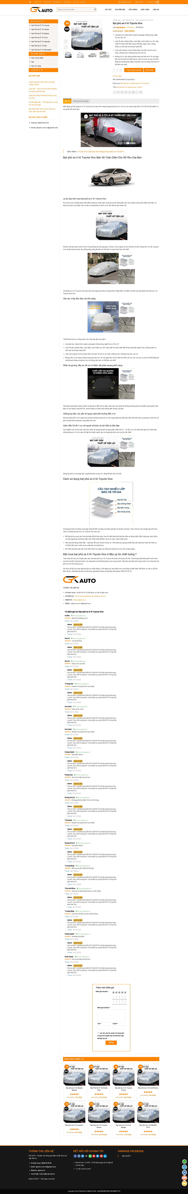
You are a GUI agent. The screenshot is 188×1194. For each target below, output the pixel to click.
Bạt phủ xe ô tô (128, 20)
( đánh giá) (129, 27)
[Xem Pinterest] (94, 1156)
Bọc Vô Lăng (36, 66)
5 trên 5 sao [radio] (125, 1000)
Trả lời (67, 621)
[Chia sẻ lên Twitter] (118, 92)
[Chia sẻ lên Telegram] (141, 92)
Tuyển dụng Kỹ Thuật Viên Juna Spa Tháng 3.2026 (42, 83)
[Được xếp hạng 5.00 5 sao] (74, 1094)
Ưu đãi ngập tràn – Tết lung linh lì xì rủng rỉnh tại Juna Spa (43, 103)
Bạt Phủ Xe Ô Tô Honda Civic (98, 1089)
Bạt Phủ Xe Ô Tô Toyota (40, 25)
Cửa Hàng (67, 2)
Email (115, 1023)
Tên (99, 1023)
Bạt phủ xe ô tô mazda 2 (74, 1125)
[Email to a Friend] (122, 92)
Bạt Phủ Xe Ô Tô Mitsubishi (41, 50)
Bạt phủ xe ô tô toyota (144, 20)
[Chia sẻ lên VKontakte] (129, 92)
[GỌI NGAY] (90, 1156)
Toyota (139, 87)
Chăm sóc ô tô (36, 70)
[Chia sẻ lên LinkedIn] (133, 92)
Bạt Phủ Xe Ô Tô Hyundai (40, 42)
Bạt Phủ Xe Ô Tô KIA (39, 46)
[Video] (66, 42)
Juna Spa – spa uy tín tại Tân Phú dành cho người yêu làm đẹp (43, 90)
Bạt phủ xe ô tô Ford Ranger (123, 1126)
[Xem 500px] (105, 1156)
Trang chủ (38, 2)
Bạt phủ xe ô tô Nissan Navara (74, 1089)
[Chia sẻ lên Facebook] (114, 92)
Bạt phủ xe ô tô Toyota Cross (123, 1089)
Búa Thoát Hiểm (37, 58)
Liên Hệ (156, 10)
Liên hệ (83, 2)
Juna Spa (51, 1179)
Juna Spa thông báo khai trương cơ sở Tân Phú (42, 96)
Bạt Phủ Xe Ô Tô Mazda (40, 34)
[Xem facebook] (75, 1156)
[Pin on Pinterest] (126, 92)
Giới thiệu (47, 2)
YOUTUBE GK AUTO (47, 1174)
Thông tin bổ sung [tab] (80, 101)
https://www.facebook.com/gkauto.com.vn (90, 596)
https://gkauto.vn (79, 600)
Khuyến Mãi (120, 10)
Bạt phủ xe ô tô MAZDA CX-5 (148, 1126)
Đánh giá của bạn (102, 991)
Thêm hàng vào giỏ (133, 70)
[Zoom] (66, 47)
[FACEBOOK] (184, 1172)
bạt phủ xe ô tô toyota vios (126, 87)
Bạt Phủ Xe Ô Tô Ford (39, 38)
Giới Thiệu (145, 10)
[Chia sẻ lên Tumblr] (137, 92)
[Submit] (95, 9)
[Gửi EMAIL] (86, 1156)
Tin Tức (108, 10)
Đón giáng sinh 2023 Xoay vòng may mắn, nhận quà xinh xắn (42, 110)
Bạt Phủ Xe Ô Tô (37, 21)
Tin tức (75, 2)
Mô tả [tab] (67, 101)
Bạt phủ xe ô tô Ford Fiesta (148, 1088)
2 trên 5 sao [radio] (116, 1000)
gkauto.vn (41, 1170)
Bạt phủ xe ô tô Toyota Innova (99, 1126)
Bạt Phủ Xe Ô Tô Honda (40, 29)
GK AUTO (126, 1156)
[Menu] (30, 2)
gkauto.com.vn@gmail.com (46, 1167)
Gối (32, 62)
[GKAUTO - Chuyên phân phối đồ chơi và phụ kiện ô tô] (41, 9)
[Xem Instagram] (79, 1156)
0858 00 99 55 (46, 1163)
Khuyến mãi (57, 2)
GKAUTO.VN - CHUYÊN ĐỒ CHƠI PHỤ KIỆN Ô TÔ (103, 1191)
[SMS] (184, 1177)
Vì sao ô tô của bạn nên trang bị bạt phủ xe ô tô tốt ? (101, 151)
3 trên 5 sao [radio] (119, 1000)
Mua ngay (149, 70)
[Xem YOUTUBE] (101, 1156)
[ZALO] (184, 1167)
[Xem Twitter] (82, 1156)
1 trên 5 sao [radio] (113, 1000)
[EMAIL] (184, 1183)
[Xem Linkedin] (97, 1156)
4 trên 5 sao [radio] (122, 1000)
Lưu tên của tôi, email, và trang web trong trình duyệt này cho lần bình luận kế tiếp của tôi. (110, 1035)
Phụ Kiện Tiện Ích (37, 54)
